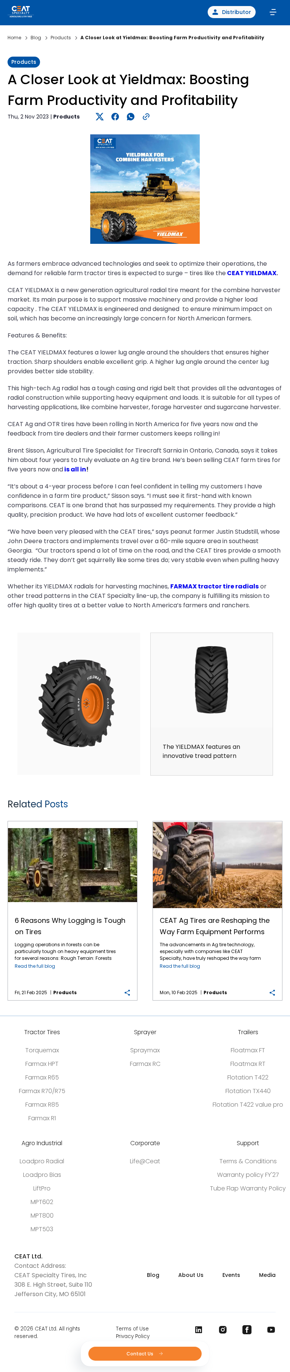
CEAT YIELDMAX (251, 273)
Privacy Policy (133, 1336)
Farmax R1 (42, 1118)
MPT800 (42, 1215)
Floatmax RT (247, 1063)
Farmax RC (145, 1063)
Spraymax (145, 1050)
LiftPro (42, 1188)
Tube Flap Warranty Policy (248, 1188)
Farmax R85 (42, 1104)
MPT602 (42, 1202)
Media (267, 1275)
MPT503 (42, 1229)
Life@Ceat (145, 1161)
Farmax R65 (42, 1077)
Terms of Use (132, 1328)
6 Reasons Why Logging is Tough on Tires (72, 821)
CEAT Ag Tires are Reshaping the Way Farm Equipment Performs (217, 821)
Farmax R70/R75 (42, 1091)
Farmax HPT (42, 1063)
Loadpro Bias (42, 1174)
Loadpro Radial (42, 1161)
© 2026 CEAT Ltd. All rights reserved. (47, 1332)
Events (231, 1275)
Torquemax (42, 1050)
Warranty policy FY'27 (248, 1174)
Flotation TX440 (248, 1091)
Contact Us (140, 1353)
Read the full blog (35, 966)
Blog (153, 1275)
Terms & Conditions (248, 1161)
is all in (75, 469)
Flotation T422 (247, 1077)
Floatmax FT (248, 1050)
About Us (191, 1275)
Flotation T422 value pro (248, 1104)
